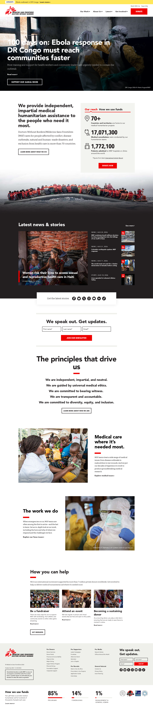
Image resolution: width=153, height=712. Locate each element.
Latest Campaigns (76, 652)
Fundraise (73, 654)
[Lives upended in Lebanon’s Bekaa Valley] (113, 279)
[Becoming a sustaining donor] (108, 608)
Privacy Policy (98, 671)
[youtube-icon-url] (94, 298)
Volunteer (73, 659)
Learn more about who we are (76, 411)
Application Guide (76, 673)
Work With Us (135, 6)
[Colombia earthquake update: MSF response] (113, 251)
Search (143, 6)
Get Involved (120, 11)
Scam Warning (99, 673)
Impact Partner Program (53, 664)
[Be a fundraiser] (44, 607)
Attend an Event (75, 657)
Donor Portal (50, 654)
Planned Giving (51, 666)
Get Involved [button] (37, 632)
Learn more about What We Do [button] (33, 152)
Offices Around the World (102, 654)
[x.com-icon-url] (84, 298)
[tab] (91, 109)
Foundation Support (52, 668)
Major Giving (50, 661)
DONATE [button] (139, 11)
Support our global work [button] (24, 82)
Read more (11, 74)
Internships (74, 676)
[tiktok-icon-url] (104, 298)
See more (130, 225)
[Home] (23, 10)
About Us (97, 11)
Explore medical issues (104, 475)
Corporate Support (52, 671)
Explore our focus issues (33, 537)
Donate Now (107, 165)
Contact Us (98, 669)
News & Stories (99, 652)
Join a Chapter (75, 661)
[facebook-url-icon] (74, 298)
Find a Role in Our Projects (78, 671)
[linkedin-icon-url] (99, 298)
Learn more (44, 2)
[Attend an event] (76, 605)
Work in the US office (77, 669)
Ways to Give (50, 659)
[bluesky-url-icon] (79, 298)
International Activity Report (114, 158)
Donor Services (51, 652)
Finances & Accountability (54, 657)
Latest (108, 11)
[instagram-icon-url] (89, 298)
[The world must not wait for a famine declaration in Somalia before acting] (113, 265)
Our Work (84, 11)
